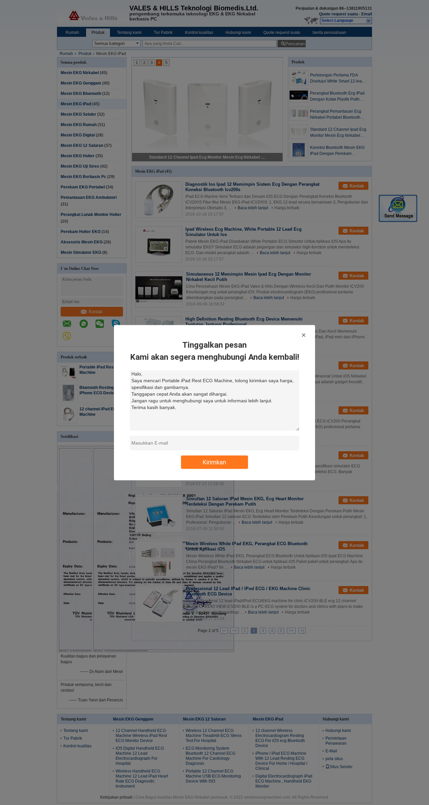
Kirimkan (214, 461)
